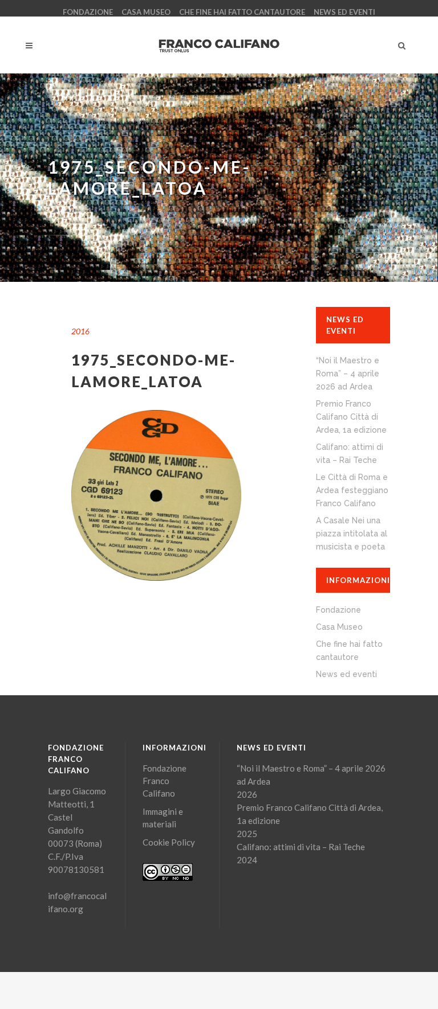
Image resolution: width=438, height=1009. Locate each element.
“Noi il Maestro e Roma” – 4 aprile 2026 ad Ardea (347, 373)
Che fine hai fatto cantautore (242, 12)
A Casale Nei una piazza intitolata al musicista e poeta (351, 533)
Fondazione (88, 12)
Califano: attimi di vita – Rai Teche (301, 847)
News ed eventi (344, 12)
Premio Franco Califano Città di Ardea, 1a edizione (351, 416)
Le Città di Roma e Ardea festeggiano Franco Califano (352, 490)
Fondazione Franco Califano (164, 780)
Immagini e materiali (163, 817)
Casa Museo (146, 12)
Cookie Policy (169, 842)
